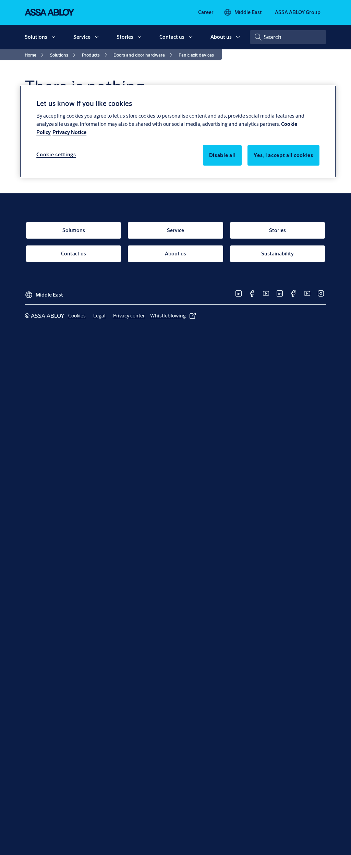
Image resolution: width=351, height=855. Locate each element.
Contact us (171, 37)
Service (81, 37)
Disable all (222, 155)
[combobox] (288, 37)
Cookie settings (56, 154)
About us (221, 37)
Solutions (36, 37)
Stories (125, 37)
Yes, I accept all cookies (283, 155)
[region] (178, 131)
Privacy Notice (69, 132)
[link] (206, 12)
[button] (53, 37)
